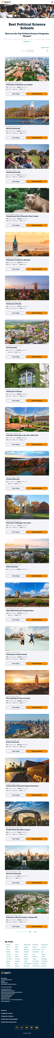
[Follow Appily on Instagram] (17, 1028)
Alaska (7, 947)
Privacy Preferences (5, 1001)
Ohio (34, 954)
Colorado (8, 956)
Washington (44, 958)
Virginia (43, 956)
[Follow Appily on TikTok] (31, 1028)
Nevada (25, 961)
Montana (26, 956)
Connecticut (9, 958)
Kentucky (17, 958)
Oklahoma (35, 956)
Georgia (8, 965)
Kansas (16, 956)
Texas (42, 949)
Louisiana (17, 961)
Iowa (16, 954)
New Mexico (35, 944)
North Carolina (36, 949)
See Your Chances (37, 93)
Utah (42, 951)
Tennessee (43, 947)
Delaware (8, 961)
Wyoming (43, 965)
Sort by (23, 50)
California (8, 954)
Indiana (16, 951)
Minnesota (26, 949)
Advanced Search (45, 47)
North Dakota (36, 951)
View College (16, 93)
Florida (8, 963)
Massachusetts (27, 944)
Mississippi (26, 951)
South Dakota (44, 944)
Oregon (34, 958)
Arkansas (8, 951)
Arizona (8, 949)
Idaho (16, 947)
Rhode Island (36, 963)
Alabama (8, 944)
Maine (16, 963)
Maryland (17, 965)
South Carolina (36, 965)
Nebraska (26, 958)
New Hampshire (27, 963)
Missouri (26, 954)
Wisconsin (43, 963)
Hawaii (16, 944)
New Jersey (26, 965)
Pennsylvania (36, 961)
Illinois (16, 949)
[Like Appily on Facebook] (26, 1028)
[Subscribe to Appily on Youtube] (37, 1028)
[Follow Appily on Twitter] (22, 1028)
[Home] (6, 2)
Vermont (43, 954)
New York (35, 947)
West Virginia (44, 961)
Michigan (26, 947)
